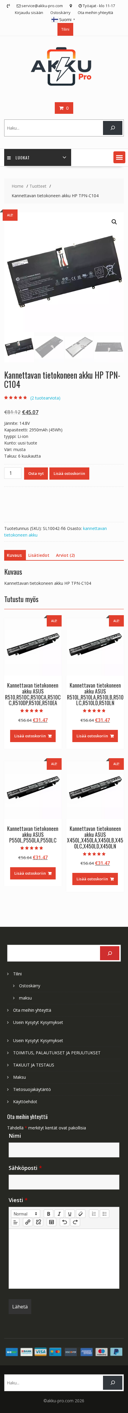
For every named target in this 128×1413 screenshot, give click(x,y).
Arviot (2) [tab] (65, 555)
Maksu (19, 1077)
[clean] (80, 1214)
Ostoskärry (60, 12)
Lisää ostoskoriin (69, 473)
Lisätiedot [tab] (38, 555)
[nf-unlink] (38, 1222)
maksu (25, 998)
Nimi (15, 1135)
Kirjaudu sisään (29, 12)
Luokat (22, 157)
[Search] (112, 128)
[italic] (59, 1214)
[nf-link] (27, 1222)
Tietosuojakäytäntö (32, 1089)
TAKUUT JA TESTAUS (33, 1065)
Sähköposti (25, 1167)
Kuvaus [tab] (14, 555)
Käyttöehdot (25, 1101)
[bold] (48, 1214)
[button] (119, 157)
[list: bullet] (104, 1214)
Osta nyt (36, 473)
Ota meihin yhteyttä (95, 12)
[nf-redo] (75, 1222)
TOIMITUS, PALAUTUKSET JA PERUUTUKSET (57, 1053)
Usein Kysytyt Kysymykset (38, 1022)
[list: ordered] (94, 1214)
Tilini (65, 29)
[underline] (70, 1214)
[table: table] (51, 1222)
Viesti (18, 1200)
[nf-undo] (64, 1222)
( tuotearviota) (45, 398)
